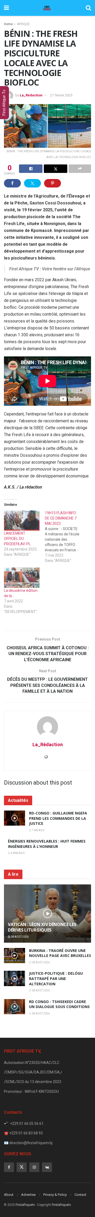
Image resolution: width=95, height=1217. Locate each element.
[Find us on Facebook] (9, 1167)
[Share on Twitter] (55, 168)
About (8, 1195)
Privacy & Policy (55, 1195)
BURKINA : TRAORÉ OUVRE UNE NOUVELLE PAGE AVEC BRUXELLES (60, 953)
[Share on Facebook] (30, 168)
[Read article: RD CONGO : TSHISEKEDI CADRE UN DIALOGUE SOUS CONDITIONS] (14, 1006)
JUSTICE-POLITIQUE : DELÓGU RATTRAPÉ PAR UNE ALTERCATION (56, 978)
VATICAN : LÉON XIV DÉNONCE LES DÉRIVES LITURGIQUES (42, 927)
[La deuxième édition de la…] (22, 577)
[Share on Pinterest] (52, 183)
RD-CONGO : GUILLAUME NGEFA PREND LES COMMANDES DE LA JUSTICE (58, 818)
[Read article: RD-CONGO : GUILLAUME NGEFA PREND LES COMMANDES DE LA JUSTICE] (14, 818)
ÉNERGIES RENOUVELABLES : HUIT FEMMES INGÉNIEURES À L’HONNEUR (47, 844)
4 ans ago (17, 853)
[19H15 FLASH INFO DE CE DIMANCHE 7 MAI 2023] (65, 536)
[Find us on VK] (47, 1167)
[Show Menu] (6, 8)
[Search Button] (88, 8)
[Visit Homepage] (47, 8)
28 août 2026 (19, 936)
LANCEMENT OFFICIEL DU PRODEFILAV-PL (17, 538)
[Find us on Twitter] (22, 1167)
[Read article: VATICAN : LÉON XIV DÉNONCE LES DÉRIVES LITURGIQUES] (47, 915)
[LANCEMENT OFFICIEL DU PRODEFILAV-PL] (22, 520)
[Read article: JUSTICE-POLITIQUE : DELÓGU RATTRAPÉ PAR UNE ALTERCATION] (14, 978)
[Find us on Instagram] (34, 1167)
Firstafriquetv (25, 1205)
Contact (80, 1195)
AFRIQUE (23, 24)
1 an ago (38, 830)
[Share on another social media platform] (80, 168)
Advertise (28, 1195)
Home (8, 24)
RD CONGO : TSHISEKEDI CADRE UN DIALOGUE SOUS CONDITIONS (59, 1004)
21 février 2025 (61, 95)
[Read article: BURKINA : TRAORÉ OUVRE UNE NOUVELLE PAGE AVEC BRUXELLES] (14, 955)
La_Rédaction (31, 95)
